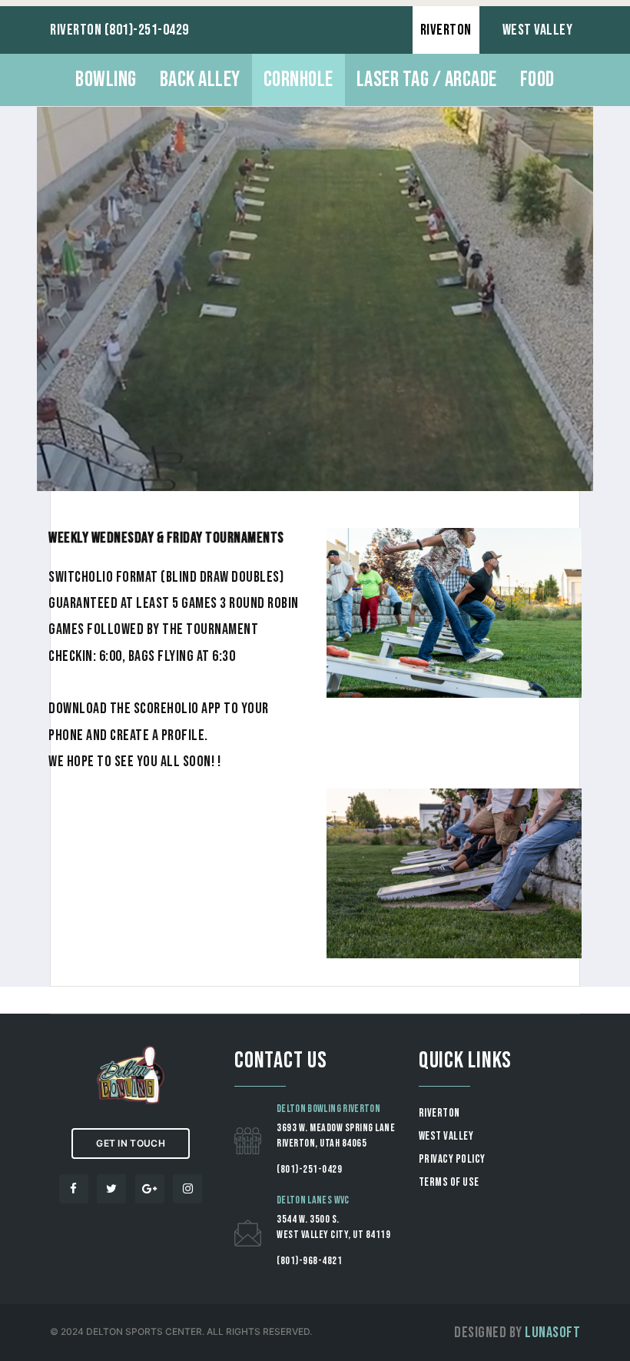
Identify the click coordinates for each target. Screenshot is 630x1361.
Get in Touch (130, 1143)
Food (537, 79)
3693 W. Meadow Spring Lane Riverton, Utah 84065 (336, 1135)
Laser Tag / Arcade (426, 79)
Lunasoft (552, 1332)
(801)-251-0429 (309, 1169)
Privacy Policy (452, 1159)
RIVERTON (446, 30)
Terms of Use (449, 1182)
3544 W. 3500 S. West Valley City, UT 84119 (333, 1227)
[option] (315, 299)
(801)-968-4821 (309, 1260)
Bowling (106, 79)
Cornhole (298, 79)
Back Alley (200, 79)
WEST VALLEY (537, 30)
